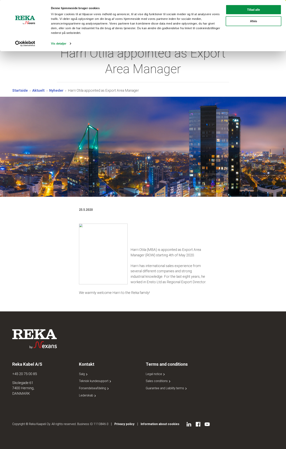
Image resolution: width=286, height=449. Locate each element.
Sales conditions (157, 381)
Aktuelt (38, 90)
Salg (82, 374)
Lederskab (86, 395)
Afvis (253, 21)
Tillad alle (253, 9)
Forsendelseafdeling (93, 388)
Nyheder (56, 90)
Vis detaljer (58, 43)
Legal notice (154, 374)
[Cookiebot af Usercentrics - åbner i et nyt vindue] (25, 44)
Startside (20, 90)
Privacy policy (124, 424)
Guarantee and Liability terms (165, 388)
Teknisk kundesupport (94, 381)
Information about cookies (160, 424)
